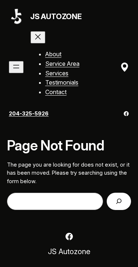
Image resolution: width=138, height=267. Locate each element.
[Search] (119, 201)
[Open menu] (16, 67)
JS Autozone (56, 16)
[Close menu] (38, 37)
